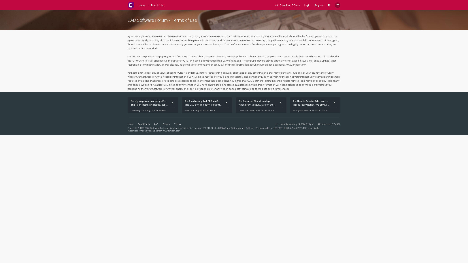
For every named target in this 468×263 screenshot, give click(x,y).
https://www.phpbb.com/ (292, 64)
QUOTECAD (221, 128)
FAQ (156, 124)
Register (319, 5)
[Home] (131, 5)
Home (131, 124)
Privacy (166, 124)
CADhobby (236, 128)
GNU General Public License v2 (150, 60)
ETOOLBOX (208, 128)
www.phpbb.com (232, 60)
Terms (177, 124)
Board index (144, 124)
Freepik (153, 130)
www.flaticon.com (171, 130)
